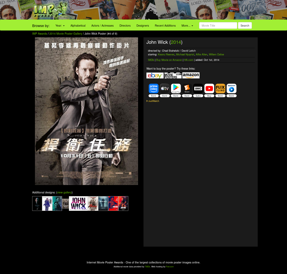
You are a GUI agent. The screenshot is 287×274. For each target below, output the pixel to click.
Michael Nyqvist (185, 54)
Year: (59, 25)
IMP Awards (39, 33)
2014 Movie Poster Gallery (65, 33)
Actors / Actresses (102, 25)
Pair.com (170, 266)
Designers (142, 25)
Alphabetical (78, 25)
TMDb (147, 266)
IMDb (151, 60)
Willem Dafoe (216, 54)
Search (245, 25)
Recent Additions (165, 25)
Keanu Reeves (166, 54)
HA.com (188, 60)
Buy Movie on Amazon (169, 60)
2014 (176, 41)
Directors (125, 25)
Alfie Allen (201, 54)
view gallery (64, 192)
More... (186, 25)
